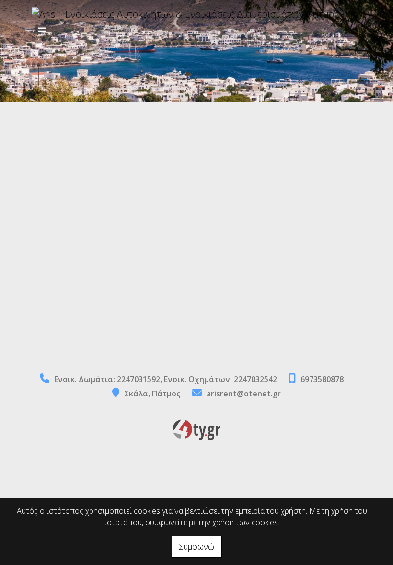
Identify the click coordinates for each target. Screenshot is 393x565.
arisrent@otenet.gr (244, 393)
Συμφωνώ (196, 547)
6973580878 (322, 379)
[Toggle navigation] (42, 31)
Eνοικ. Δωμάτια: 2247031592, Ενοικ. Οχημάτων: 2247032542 (166, 379)
